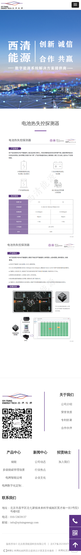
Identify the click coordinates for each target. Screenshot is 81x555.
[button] (75, 5)
